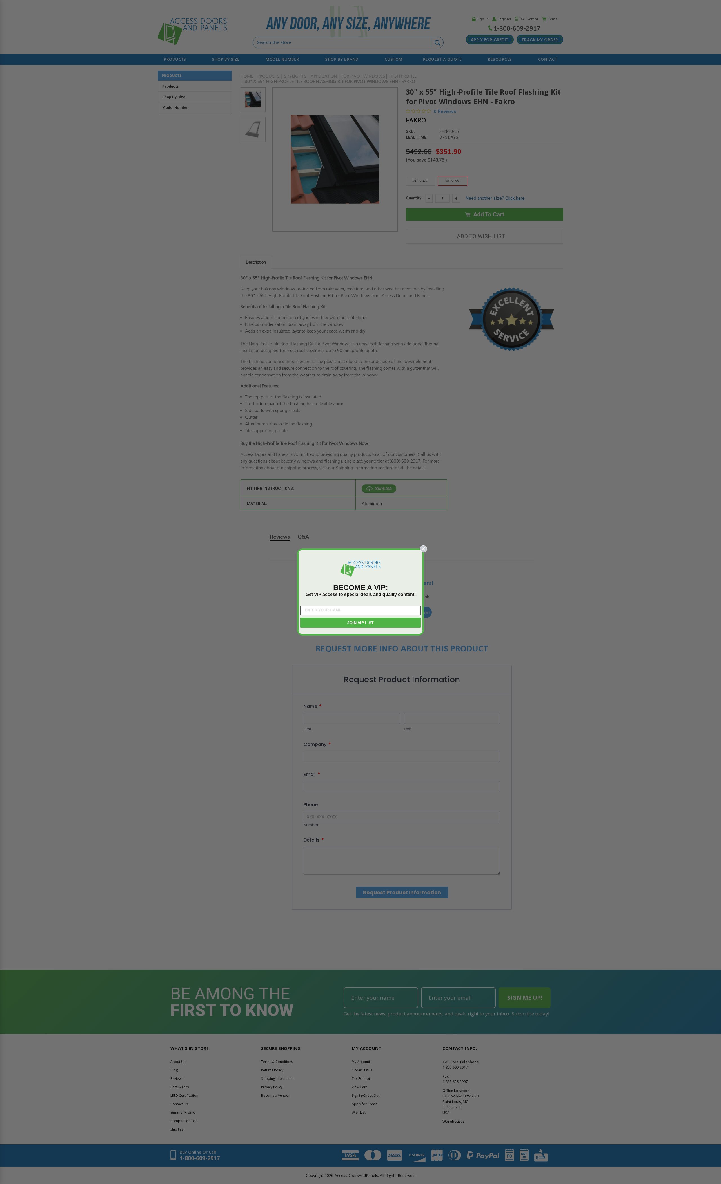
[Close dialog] (423, 548)
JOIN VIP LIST (360, 622)
